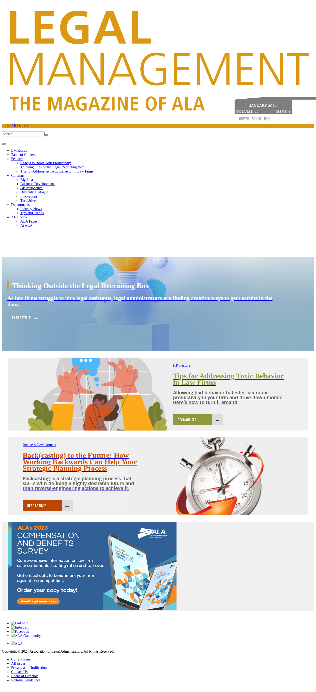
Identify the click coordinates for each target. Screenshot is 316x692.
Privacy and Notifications (29, 668)
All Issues (18, 126)
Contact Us (19, 672)
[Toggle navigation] (4, 144)
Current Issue (21, 659)
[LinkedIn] (19, 623)
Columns (17, 175)
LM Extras (19, 150)
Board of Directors (24, 676)
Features (17, 159)
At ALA (26, 225)
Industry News (31, 209)
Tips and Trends (32, 213)
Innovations (28, 196)
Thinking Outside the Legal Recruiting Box (52, 167)
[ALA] (17, 643)
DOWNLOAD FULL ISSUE (255, 118)
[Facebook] (20, 631)
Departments (20, 205)
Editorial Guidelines (25, 680)
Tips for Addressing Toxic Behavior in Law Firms (56, 171)
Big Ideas (27, 180)
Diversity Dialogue (34, 192)
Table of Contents (24, 155)
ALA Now (19, 217)
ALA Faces (29, 221)
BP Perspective (31, 188)
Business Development (37, 184)
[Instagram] (20, 627)
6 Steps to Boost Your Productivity (45, 163)
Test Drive (28, 200)
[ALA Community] (26, 636)
